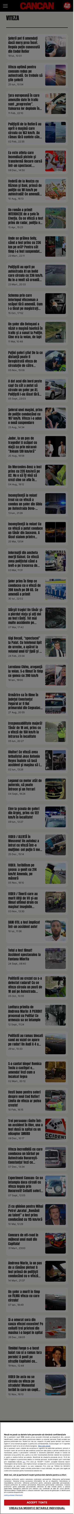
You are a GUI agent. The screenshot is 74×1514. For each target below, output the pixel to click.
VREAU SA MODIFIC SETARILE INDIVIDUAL (37, 1508)
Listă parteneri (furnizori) (13, 1495)
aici (24, 1462)
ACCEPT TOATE (37, 1502)
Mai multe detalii (44, 1446)
